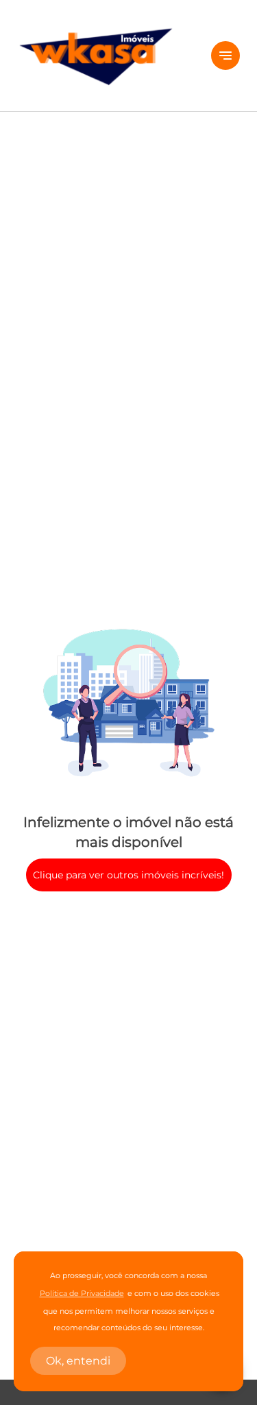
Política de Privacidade (82, 1293)
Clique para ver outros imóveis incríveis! (128, 875)
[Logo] (106, 55)
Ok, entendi (78, 1360)
